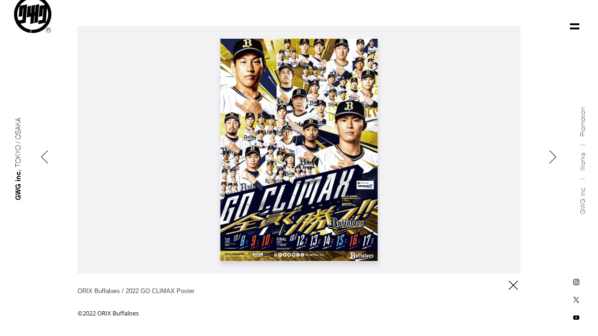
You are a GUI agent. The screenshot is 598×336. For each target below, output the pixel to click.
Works (583, 162)
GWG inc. (583, 200)
